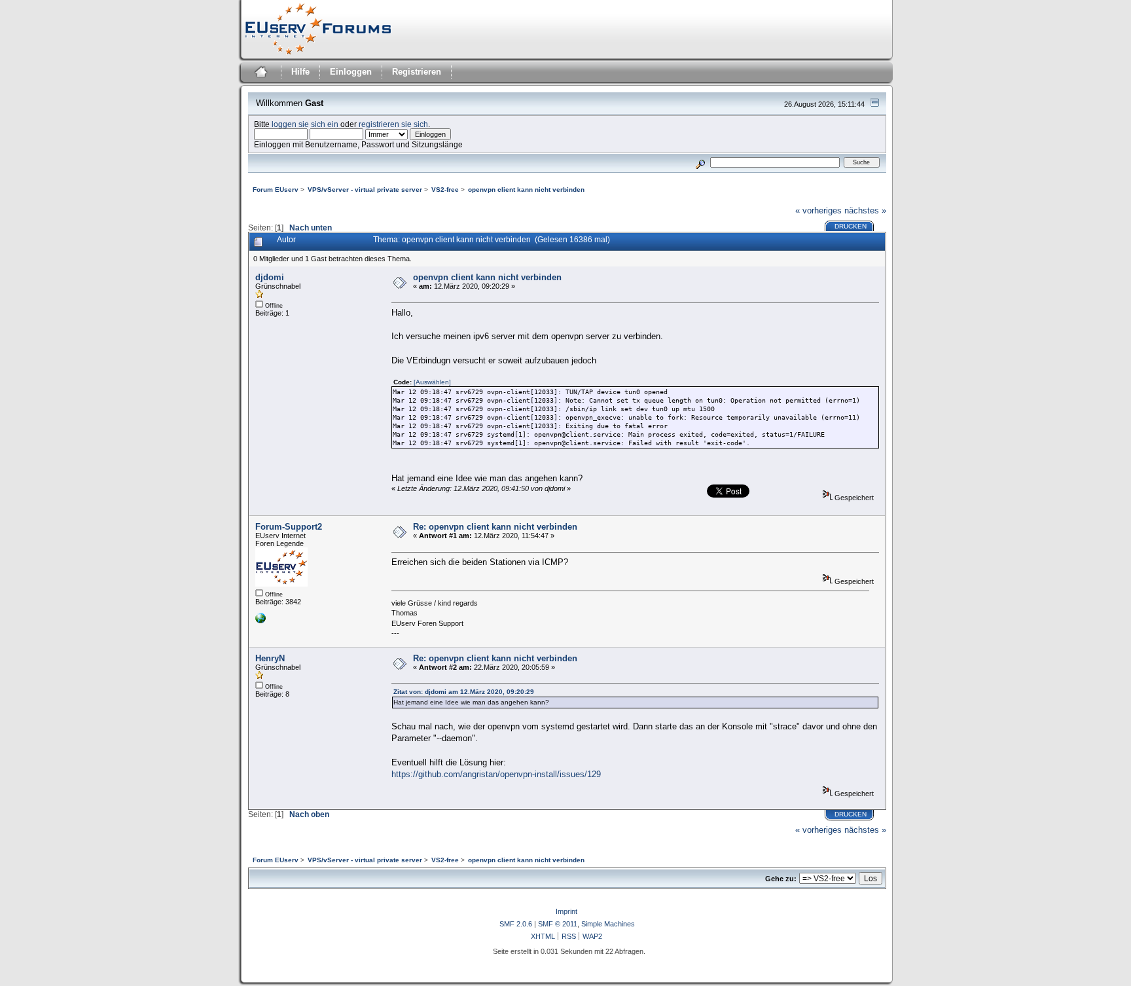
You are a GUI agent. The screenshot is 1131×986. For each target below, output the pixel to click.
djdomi (269, 277)
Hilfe (300, 72)
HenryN (270, 658)
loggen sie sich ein (305, 124)
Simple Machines (608, 924)
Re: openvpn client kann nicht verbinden (495, 527)
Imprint (566, 911)
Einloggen (351, 72)
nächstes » (865, 210)
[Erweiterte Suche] (700, 162)
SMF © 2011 (557, 924)
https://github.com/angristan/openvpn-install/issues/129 (496, 774)
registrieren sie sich (393, 124)
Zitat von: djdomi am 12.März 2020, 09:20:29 (463, 691)
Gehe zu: (781, 879)
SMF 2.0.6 (515, 924)
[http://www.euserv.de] (260, 621)
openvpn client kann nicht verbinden (487, 277)
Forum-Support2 (288, 527)
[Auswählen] (432, 382)
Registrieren (416, 72)
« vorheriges (818, 210)
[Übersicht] (259, 73)
